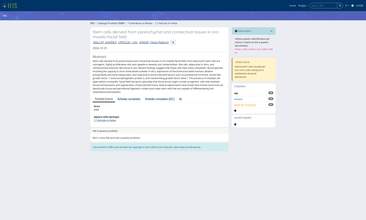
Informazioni (244, 31)
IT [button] (346, 5)
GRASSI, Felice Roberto (154, 42)
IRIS (92, 23)
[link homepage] (10, 5)
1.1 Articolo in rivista (166, 23)
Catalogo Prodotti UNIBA (111, 23)
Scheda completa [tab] (129, 99)
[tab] (181, 99)
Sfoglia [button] (302, 5)
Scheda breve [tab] (104, 99)
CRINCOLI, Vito (127, 42)
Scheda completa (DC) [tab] (159, 99)
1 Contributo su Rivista (140, 23)
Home (292, 5)
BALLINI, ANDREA (104, 42)
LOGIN (359, 5)
